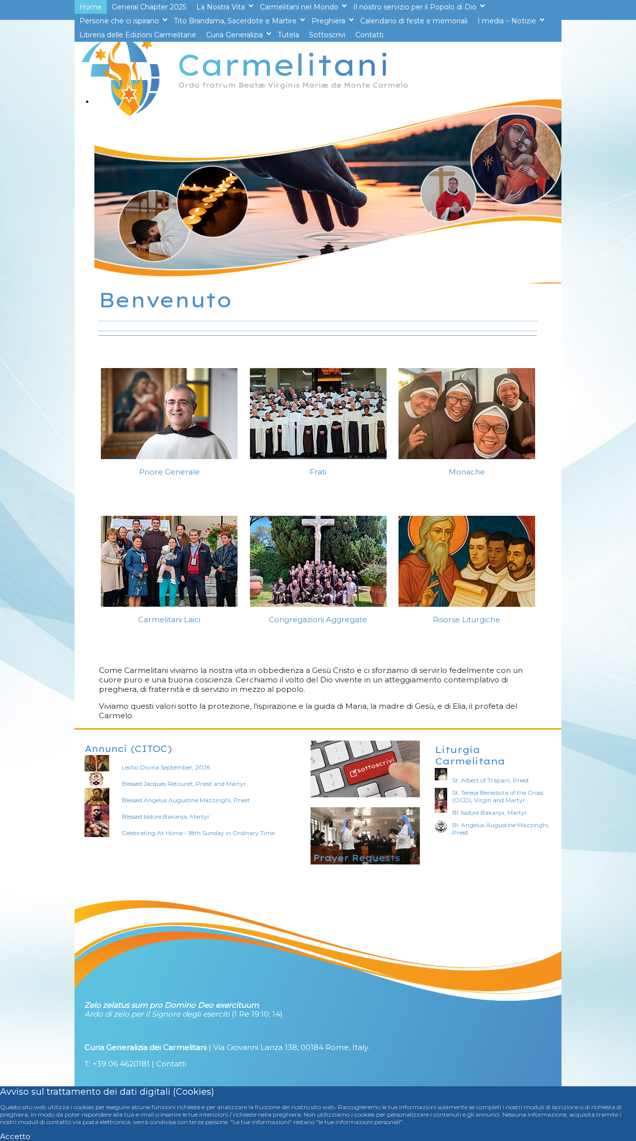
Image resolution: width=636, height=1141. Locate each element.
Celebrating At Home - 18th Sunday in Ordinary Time (198, 833)
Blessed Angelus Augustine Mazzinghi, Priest (186, 800)
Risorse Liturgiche (466, 619)
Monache (467, 471)
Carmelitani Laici (169, 619)
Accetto (15, 1136)
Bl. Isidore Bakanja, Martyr (489, 812)
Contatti (171, 1063)
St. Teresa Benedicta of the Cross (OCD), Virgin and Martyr (497, 796)
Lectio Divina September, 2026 (166, 767)
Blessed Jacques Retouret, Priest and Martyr (184, 783)
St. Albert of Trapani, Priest (490, 780)
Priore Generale (169, 471)
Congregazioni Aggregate (318, 619)
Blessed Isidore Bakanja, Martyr (166, 816)
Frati (318, 471)
